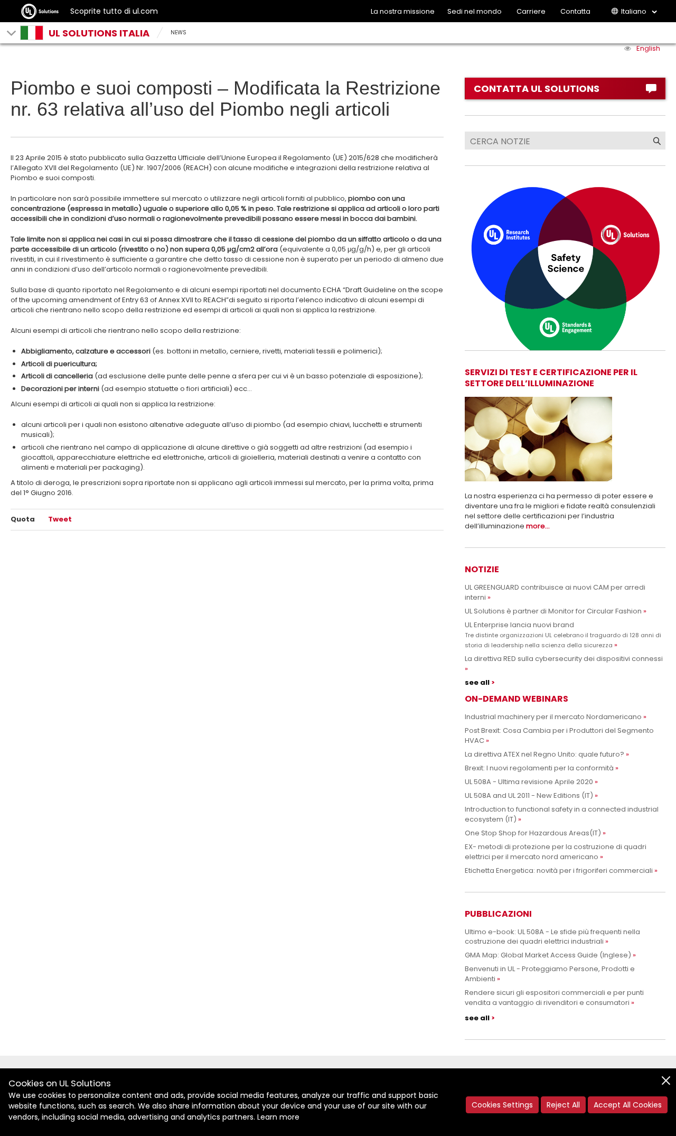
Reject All (563, 1105)
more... (538, 526)
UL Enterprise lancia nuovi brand (563, 634)
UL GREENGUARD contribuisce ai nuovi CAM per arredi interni (555, 592)
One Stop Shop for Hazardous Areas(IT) (533, 833)
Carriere (531, 11)
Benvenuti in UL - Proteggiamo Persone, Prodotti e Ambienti (550, 974)
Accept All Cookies (628, 1105)
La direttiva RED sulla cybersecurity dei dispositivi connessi (564, 659)
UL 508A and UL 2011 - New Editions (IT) (529, 795)
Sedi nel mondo (474, 11)
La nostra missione (403, 11)
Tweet (60, 519)
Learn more (278, 1117)
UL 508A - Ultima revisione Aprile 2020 (529, 782)
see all (477, 682)
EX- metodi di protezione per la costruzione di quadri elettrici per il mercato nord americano (555, 852)
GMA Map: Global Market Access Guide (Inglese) (548, 955)
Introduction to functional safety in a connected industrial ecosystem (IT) (562, 814)
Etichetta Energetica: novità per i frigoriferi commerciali (559, 870)
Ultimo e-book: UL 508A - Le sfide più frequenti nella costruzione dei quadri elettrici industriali (552, 937)
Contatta (575, 11)
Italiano (633, 11)
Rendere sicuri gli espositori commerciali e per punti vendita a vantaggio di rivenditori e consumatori (554, 998)
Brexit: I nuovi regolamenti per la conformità (539, 768)
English (648, 48)
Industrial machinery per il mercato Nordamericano (553, 717)
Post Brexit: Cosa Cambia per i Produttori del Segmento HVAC (559, 735)
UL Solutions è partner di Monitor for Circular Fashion (553, 611)
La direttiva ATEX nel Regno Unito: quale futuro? (544, 754)
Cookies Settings (502, 1105)
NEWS (178, 32)
